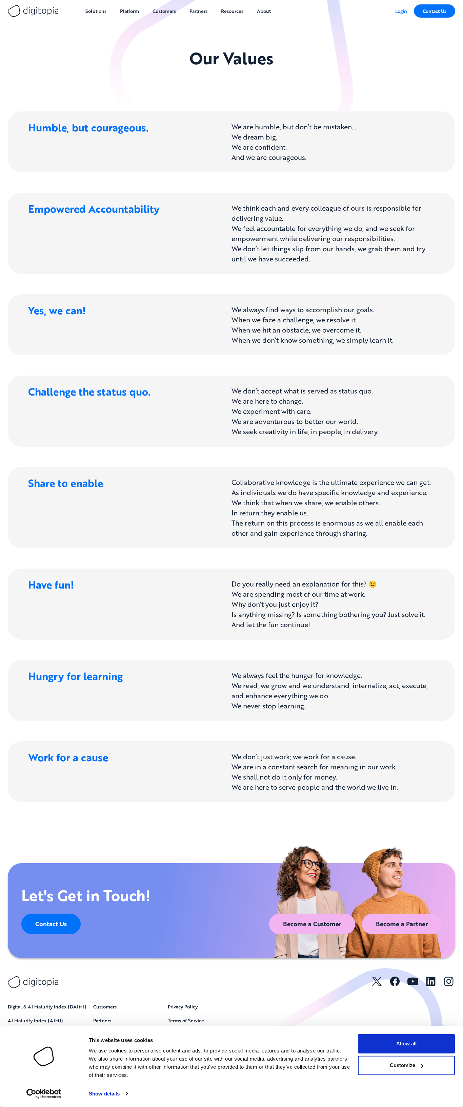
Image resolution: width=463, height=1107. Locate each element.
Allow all (406, 1043)
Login (401, 10)
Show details (104, 1094)
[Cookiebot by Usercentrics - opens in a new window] (44, 1094)
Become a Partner (402, 923)
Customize (402, 1065)
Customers (105, 1006)
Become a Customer (312, 923)
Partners (102, 1020)
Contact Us (434, 11)
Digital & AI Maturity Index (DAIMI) (47, 1006)
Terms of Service (186, 1020)
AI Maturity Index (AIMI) (35, 1020)
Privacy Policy (183, 1006)
